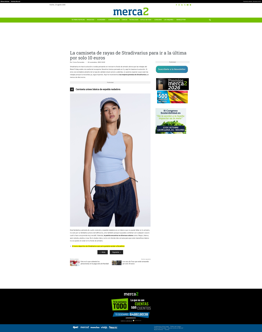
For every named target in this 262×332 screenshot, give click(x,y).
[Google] (190, 5)
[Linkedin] (182, 5)
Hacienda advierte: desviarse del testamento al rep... (226, 1)
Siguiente (115, 252)
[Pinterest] (81, 275)
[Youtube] (188, 5)
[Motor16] (113, 328)
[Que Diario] (75, 328)
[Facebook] (176, 5)
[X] (185, 5)
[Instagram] (179, 5)
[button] (210, 11)
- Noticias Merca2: (15, 1)
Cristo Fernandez (78, 62)
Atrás (103, 252)
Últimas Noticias (5, 1)
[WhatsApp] (86, 275)
